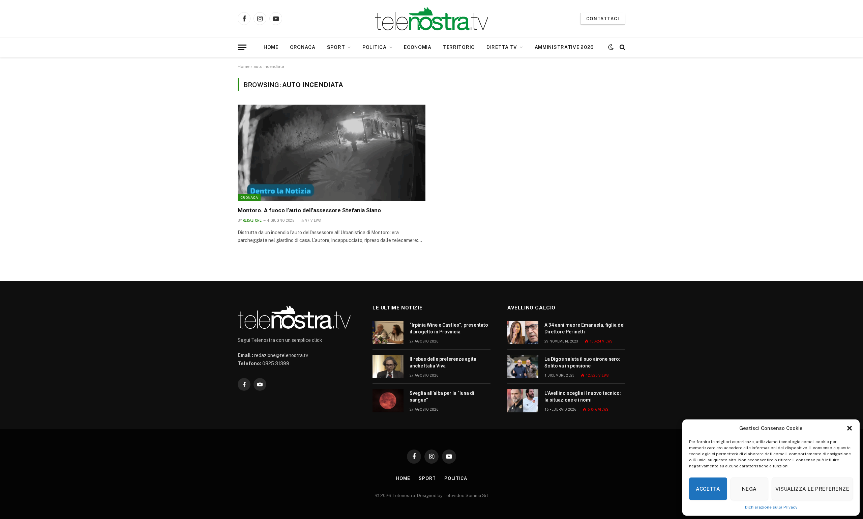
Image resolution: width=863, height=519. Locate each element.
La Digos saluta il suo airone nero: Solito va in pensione (582, 362)
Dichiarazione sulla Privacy (771, 507)
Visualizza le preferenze (812, 489)
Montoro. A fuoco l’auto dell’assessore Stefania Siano (309, 210)
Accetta (708, 489)
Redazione (252, 220)
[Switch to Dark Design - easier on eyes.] (610, 47)
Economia (418, 47)
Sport (336, 47)
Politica (374, 47)
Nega (749, 489)
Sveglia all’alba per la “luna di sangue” (442, 396)
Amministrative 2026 (564, 47)
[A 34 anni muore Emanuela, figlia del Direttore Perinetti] (522, 332)
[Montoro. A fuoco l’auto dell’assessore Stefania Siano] (331, 153)
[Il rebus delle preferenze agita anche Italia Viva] (388, 366)
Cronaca (303, 47)
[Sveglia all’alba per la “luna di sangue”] (388, 400)
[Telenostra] (431, 18)
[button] (849, 428)
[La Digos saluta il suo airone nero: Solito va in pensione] (522, 366)
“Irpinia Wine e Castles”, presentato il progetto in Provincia (449, 328)
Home (271, 47)
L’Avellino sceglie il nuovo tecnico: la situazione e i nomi (582, 396)
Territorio (459, 47)
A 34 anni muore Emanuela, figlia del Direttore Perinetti (584, 328)
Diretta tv (501, 47)
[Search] (621, 47)
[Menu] (242, 47)
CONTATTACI (602, 18)
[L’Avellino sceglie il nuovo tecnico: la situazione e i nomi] (522, 400)
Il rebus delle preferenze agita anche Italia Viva (443, 362)
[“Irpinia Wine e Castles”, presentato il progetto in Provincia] (388, 332)
